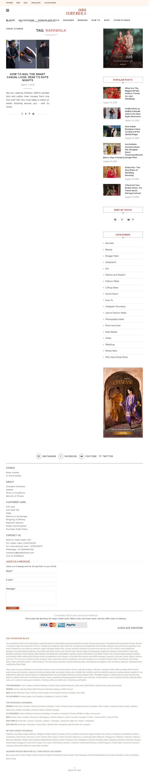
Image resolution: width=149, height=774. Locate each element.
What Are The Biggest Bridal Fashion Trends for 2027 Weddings (132, 93)
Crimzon (58, 696)
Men (18, 3)
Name (9, 571)
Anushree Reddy (68, 693)
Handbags (46, 714)
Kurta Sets (18, 706)
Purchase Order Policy (17, 529)
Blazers (61, 717)
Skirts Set (74, 721)
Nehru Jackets (23, 717)
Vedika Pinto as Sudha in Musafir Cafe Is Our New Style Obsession (133, 113)
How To (96, 20)
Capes (106, 706)
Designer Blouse (38, 710)
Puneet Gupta (25, 696)
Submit (13, 608)
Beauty (108, 249)
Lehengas (55, 721)
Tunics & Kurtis (61, 706)
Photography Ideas (114, 319)
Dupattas (26, 710)
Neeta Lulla (18, 689)
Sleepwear (89, 721)
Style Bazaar (111, 332)
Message (11, 589)
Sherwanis (34, 717)
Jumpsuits (114, 706)
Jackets (134, 706)
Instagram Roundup (115, 306)
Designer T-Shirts (86, 717)
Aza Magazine (26, 20)
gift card (10, 507)
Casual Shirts (113, 717)
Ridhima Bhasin (67, 686)
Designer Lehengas (46, 706)
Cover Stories (121, 20)
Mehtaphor (49, 696)
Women (9, 3)
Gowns (71, 706)
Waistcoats (10, 710)
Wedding (83, 20)
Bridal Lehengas (52, 710)
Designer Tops (96, 706)
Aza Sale (109, 243)
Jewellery (36, 3)
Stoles (22, 714)
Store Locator (12, 472)
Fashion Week (112, 281)
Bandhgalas (44, 717)
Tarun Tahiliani (27, 686)
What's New (111, 350)
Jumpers (86, 724)
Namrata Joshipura (53, 689)
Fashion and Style (48, 20)
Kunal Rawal (55, 693)
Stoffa (65, 696)
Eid (107, 268)
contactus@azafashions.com (20, 553)
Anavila (119, 686)
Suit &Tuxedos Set (75, 724)
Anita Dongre (43, 693)
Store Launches (112, 325)
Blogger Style (112, 256)
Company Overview (15, 486)
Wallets (29, 714)
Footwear (37, 714)
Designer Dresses (82, 706)
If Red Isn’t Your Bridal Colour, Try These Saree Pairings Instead (133, 189)
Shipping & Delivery (15, 519)
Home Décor (111, 294)
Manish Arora (101, 686)
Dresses (38, 721)
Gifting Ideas (111, 287)
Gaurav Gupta (54, 686)
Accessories (50, 3)
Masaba (111, 686)
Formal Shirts (100, 717)
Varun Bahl (79, 686)
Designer (68, 20)
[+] (115, 262)
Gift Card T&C (12, 510)
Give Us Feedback (15, 556)
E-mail (9, 580)
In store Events (13, 476)
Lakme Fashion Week (115, 313)
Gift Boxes (81, 714)
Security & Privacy (15, 496)
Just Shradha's (38, 696)
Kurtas (14, 717)
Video (108, 338)
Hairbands (65, 714)
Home (12, 20)
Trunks (73, 714)
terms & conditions (15, 493)
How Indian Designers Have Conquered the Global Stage (132, 130)
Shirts (44, 724)
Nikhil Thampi (67, 689)
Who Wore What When (116, 357)
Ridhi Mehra (90, 686)
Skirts (127, 706)
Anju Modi (27, 689)
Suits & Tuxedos (71, 717)
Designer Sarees (30, 706)
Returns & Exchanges (16, 516)
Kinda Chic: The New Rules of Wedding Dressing (132, 171)
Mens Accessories (93, 714)
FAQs (8, 513)
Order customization (16, 526)
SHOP (107, 20)
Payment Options (14, 523)
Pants (121, 706)
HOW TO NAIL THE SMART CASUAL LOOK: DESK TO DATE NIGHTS (28, 77)
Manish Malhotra (41, 686)
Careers (9, 490)
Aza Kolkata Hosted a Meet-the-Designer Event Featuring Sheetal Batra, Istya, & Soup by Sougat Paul (123, 151)
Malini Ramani (39, 689)
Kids (26, 3)
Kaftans (19, 710)
